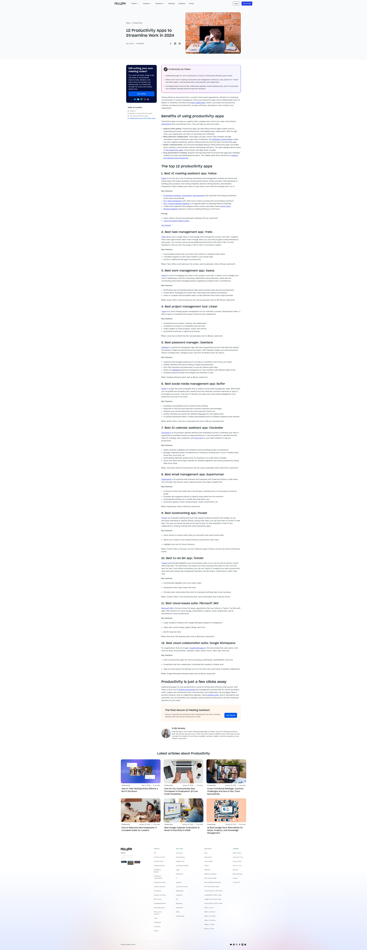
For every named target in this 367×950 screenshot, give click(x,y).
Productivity (137, 23)
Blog (128, 23)
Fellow (163, 178)
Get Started (166, 225)
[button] (135, 3)
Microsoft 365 (167, 608)
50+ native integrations (172, 201)
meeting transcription (187, 690)
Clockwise (165, 433)
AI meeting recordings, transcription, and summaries (184, 196)
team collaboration (198, 103)
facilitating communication (222, 139)
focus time (198, 438)
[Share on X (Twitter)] (170, 44)
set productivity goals (174, 150)
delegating (175, 370)
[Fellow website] (120, 3)
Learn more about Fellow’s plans (176, 221)
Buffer (163, 389)
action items (226, 206)
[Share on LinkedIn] (175, 44)
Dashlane (165, 347)
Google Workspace (197, 648)
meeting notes (213, 695)
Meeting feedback (170, 209)
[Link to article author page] (166, 733)
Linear (163, 311)
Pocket (164, 518)
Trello (163, 237)
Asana (163, 275)
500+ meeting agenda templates (176, 204)
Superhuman (166, 479)
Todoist (164, 563)
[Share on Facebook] (180, 44)
